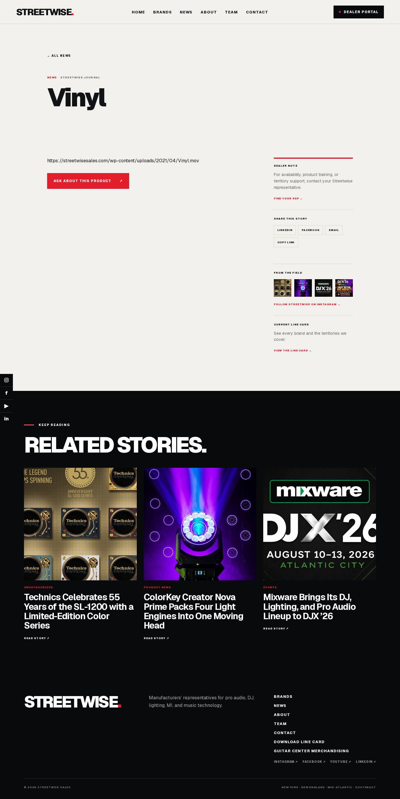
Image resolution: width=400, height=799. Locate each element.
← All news (59, 56)
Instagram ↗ (286, 762)
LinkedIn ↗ (366, 762)
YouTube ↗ (340, 762)
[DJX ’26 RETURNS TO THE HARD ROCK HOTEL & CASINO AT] (323, 288)
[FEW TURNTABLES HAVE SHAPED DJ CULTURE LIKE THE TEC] (282, 288)
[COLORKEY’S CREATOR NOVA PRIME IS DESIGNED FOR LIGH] (303, 288)
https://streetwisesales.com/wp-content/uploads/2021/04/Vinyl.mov (123, 161)
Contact (257, 12)
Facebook (310, 230)
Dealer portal (361, 12)
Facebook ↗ (314, 762)
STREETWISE (44, 11)
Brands (162, 12)
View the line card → (293, 350)
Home (138, 12)
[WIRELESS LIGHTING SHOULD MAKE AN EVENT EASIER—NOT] (344, 288)
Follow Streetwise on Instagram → (307, 304)
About (209, 12)
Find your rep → (288, 198)
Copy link (286, 242)
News (186, 12)
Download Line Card (299, 741)
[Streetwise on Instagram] (6, 380)
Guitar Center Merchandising (311, 750)
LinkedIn (285, 230)
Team (231, 12)
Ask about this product (88, 181)
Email (334, 230)
